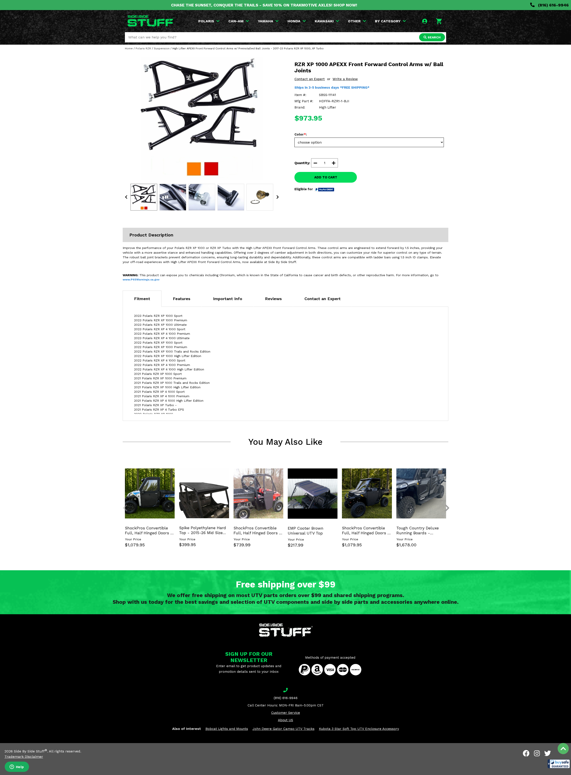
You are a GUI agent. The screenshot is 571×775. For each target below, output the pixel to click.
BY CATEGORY (388, 21)
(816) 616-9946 (553, 5)
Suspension (162, 48)
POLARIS (206, 21)
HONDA (294, 21)
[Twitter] (547, 753)
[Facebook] (526, 753)
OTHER (354, 21)
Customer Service (285, 713)
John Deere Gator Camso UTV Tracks (283, 729)
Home (129, 48)
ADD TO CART (325, 177)
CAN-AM (236, 21)
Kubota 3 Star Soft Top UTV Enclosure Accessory (359, 729)
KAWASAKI (324, 21)
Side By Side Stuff (30, 751)
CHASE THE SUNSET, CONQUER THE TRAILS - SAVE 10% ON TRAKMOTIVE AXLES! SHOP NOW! (264, 5)
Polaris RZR (143, 48)
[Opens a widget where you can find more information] (16, 767)
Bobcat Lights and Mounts (226, 729)
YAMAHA (265, 21)
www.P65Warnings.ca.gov (141, 279)
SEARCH (434, 37)
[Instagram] (537, 753)
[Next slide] (445, 475)
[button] (559, 763)
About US (285, 720)
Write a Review (345, 79)
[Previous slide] (122, 475)
